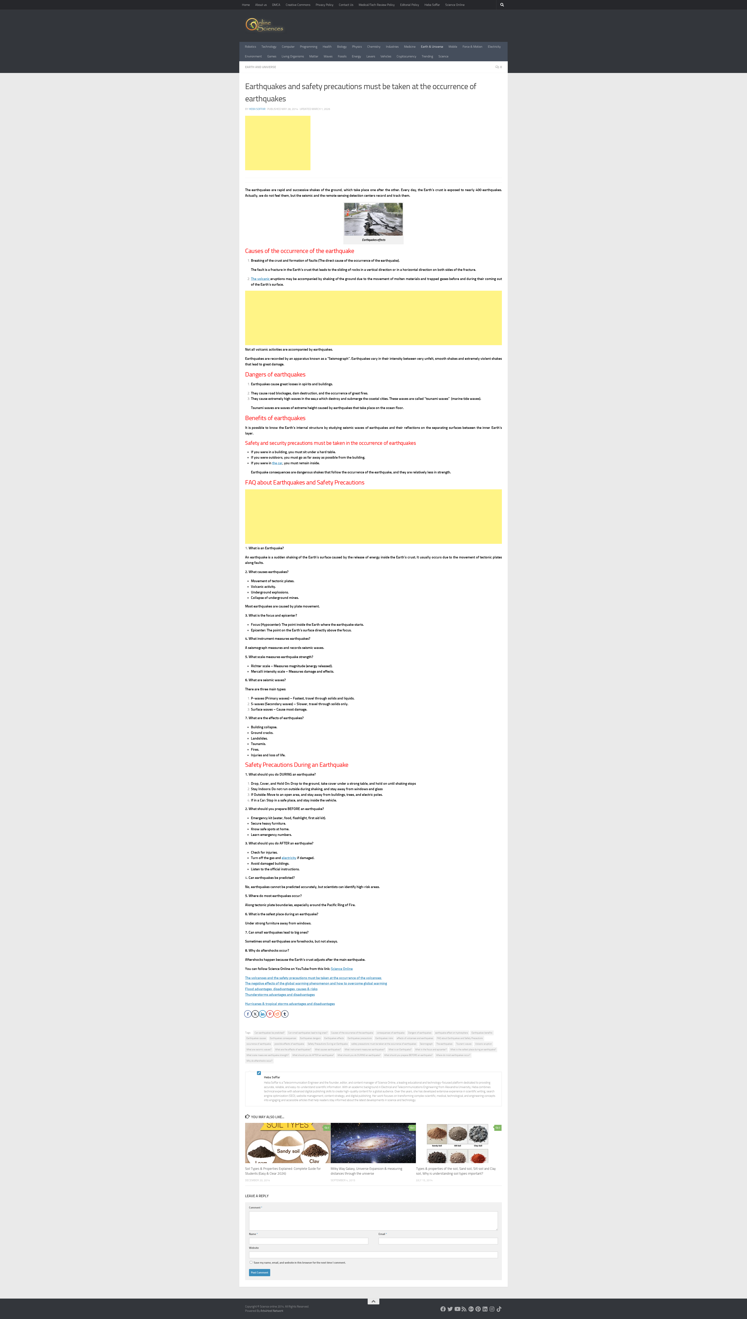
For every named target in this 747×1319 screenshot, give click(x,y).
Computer (288, 46)
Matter (313, 56)
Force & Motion (472, 46)
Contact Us (346, 5)
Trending (427, 56)
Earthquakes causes (256, 1038)
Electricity (494, 46)
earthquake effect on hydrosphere (451, 1032)
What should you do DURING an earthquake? (359, 1055)
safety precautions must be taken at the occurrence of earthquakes (383, 1044)
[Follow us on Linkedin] (485, 1309)
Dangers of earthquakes (419, 1032)
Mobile (453, 46)
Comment (255, 1207)
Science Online (455, 5)
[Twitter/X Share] (255, 1014)
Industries (392, 46)
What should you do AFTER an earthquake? (313, 1055)
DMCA (276, 5)
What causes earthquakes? (328, 1049)
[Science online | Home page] (266, 26)
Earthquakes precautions (360, 1038)
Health (327, 46)
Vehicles (386, 56)
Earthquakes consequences (283, 1038)
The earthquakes (444, 1044)
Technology (268, 46)
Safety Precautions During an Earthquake (328, 1044)
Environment (253, 56)
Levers (370, 56)
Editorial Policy (409, 5)
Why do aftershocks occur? (259, 1060)
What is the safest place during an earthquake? (473, 1049)
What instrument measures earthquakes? (365, 1049)
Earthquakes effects (334, 1038)
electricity (289, 858)
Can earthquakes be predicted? (269, 1032)
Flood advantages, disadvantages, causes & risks (281, 989)
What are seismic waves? (258, 1049)
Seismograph (426, 1044)
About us (261, 5)
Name (253, 1234)
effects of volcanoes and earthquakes (415, 1038)
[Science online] (443, 1309)
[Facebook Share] (248, 1014)
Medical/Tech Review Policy (377, 5)
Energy (356, 56)
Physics (357, 46)
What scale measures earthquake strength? (267, 1055)
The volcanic (260, 279)
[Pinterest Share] (270, 1014)
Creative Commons (298, 5)
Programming (308, 46)
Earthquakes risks (384, 1038)
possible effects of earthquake (289, 1044)
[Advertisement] (277, 143)
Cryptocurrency (406, 56)
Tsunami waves (464, 1044)
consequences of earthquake (390, 1032)
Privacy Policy (324, 5)
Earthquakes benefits (482, 1032)
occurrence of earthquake (258, 1044)
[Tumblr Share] (284, 1014)
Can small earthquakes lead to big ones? (307, 1032)
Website (254, 1248)
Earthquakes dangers (310, 1038)
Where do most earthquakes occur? (453, 1055)
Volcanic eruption (483, 1044)
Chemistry (374, 46)
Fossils (342, 56)
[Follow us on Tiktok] (499, 1309)
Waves (328, 56)
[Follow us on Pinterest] (478, 1309)
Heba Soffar (432, 5)
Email (383, 1234)
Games (271, 56)
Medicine (410, 46)
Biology (342, 46)
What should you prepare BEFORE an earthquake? (408, 1055)
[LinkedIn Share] (262, 1014)
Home (246, 5)
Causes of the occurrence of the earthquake (352, 1032)
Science (443, 56)
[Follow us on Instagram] (492, 1309)
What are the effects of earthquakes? (293, 1049)
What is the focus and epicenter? (431, 1049)
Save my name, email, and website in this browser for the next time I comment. (300, 1262)
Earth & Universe (432, 46)
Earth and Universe (260, 67)
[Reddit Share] (277, 1014)
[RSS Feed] (464, 1309)
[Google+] (471, 1309)
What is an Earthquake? (399, 1049)
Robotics (250, 46)
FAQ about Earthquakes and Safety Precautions (460, 1038)
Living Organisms (293, 56)
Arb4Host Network (271, 1311)
